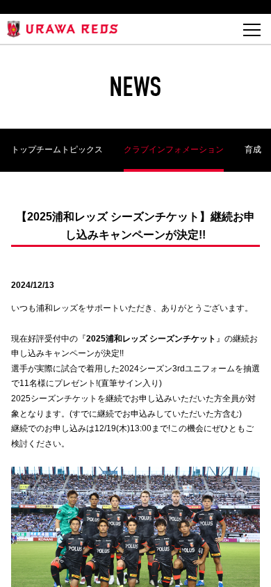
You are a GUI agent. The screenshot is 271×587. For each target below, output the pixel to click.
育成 (253, 149)
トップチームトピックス (57, 149)
